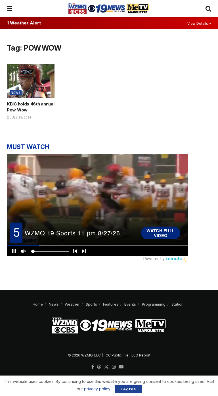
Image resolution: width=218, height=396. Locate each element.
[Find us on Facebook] (92, 367)
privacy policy (97, 388)
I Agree (128, 389)
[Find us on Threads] (99, 367)
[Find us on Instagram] (114, 367)
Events (130, 304)
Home (38, 304)
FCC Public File (116, 355)
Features (110, 304)
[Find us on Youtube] (121, 367)
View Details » (199, 23)
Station (177, 304)
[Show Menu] (9, 8)
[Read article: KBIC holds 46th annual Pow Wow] (30, 81)
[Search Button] (208, 8)
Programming (153, 304)
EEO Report (140, 355)
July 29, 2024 (20, 117)
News (15, 92)
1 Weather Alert (24, 23)
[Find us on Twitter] (106, 367)
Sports (91, 304)
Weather (72, 304)
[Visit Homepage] (108, 8)
